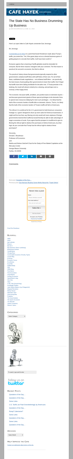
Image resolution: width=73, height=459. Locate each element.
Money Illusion (11, 291)
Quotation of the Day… (23, 180)
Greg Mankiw (11, 274)
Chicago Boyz (11, 253)
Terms (35, 221)
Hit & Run (10, 280)
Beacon (9, 244)
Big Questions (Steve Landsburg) (16, 247)
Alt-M (8, 240)
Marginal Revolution (12, 289)
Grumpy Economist (12, 276)
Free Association (12, 273)
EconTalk (10, 264)
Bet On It (9, 246)
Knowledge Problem (12, 285)
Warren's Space (11, 305)
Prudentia (10, 296)
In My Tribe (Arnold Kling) (14, 283)
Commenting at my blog (17, 54)
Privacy (40, 221)
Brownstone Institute (13, 249)
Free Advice (10, 271)
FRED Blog (10, 269)
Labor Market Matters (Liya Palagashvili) (18, 287)
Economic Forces (12, 260)
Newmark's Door (11, 292)
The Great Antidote (12, 298)
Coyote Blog (10, 256)
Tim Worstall (10, 301)
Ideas (8, 282)
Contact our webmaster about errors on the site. (20, 445)
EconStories (10, 262)
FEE (8, 267)
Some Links (13, 401)
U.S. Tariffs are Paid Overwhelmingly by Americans (27, 405)
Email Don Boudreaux (13, 228)
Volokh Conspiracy (12, 303)
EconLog (9, 258)
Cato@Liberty (11, 251)
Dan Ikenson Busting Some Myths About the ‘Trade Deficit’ (38, 182)
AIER (8, 238)
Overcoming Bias (12, 294)
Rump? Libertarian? (16, 411)
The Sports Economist (13, 300)
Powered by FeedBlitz (36, 218)
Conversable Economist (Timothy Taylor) (18, 255)
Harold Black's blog (12, 278)
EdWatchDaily (11, 265)
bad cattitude (11, 242)
